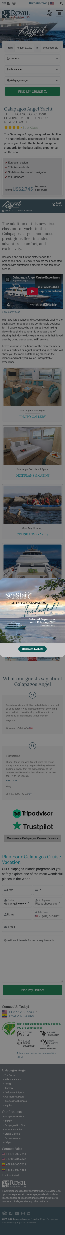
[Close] (60, 583)
